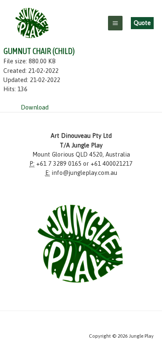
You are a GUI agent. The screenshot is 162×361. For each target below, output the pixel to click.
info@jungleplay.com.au (84, 172)
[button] (142, 23)
